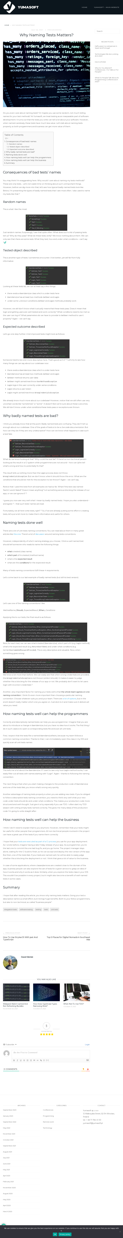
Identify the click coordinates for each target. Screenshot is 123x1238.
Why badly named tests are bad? (20, 152)
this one (17, 534)
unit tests (54, 909)
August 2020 (8, 1193)
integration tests (10, 909)
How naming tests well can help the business (26, 160)
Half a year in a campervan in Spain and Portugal (106, 47)
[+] (47, 1060)
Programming (55, 30)
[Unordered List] (31, 1060)
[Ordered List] (27, 1060)
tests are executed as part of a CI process (37, 841)
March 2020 (7, 1211)
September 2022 (9, 1122)
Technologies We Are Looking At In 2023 (106, 55)
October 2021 (8, 1140)
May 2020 (6, 1199)
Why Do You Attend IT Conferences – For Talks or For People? (107, 70)
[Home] (21, 7)
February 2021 (8, 1182)
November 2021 (9, 1134)
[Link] (41, 1060)
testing (38, 909)
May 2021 (6, 1170)
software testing (26, 909)
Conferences (48, 1110)
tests (46, 909)
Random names (15, 144)
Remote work (48, 1122)
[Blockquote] (34, 1060)
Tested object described (19, 147)
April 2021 (6, 1176)
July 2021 (6, 1158)
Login (87, 1044)
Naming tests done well (16, 155)
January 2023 (8, 1116)
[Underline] (20, 1060)
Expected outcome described (21, 149)
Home (84, 7)
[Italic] (17, 1060)
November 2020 (9, 1188)
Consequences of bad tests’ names (21, 141)
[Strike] (24, 1060)
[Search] (117, 30)
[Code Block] (37, 1060)
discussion (40, 534)
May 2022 (6, 1128)
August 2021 (7, 1152)
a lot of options (69, 698)
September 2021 (9, 1146)
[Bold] (14, 1060)
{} (44, 1060)
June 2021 (6, 1164)
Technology (47, 1128)
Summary (10, 163)
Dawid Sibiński (27, 957)
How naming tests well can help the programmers (28, 157)
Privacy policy (65, 1234)
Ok (55, 1234)
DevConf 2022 (100, 62)
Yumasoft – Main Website (106, 7)
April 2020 (7, 1205)
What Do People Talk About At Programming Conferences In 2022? (107, 79)
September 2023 (9, 1110)
